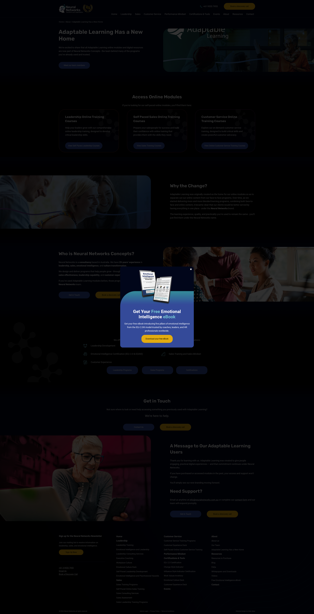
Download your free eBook (157, 339)
